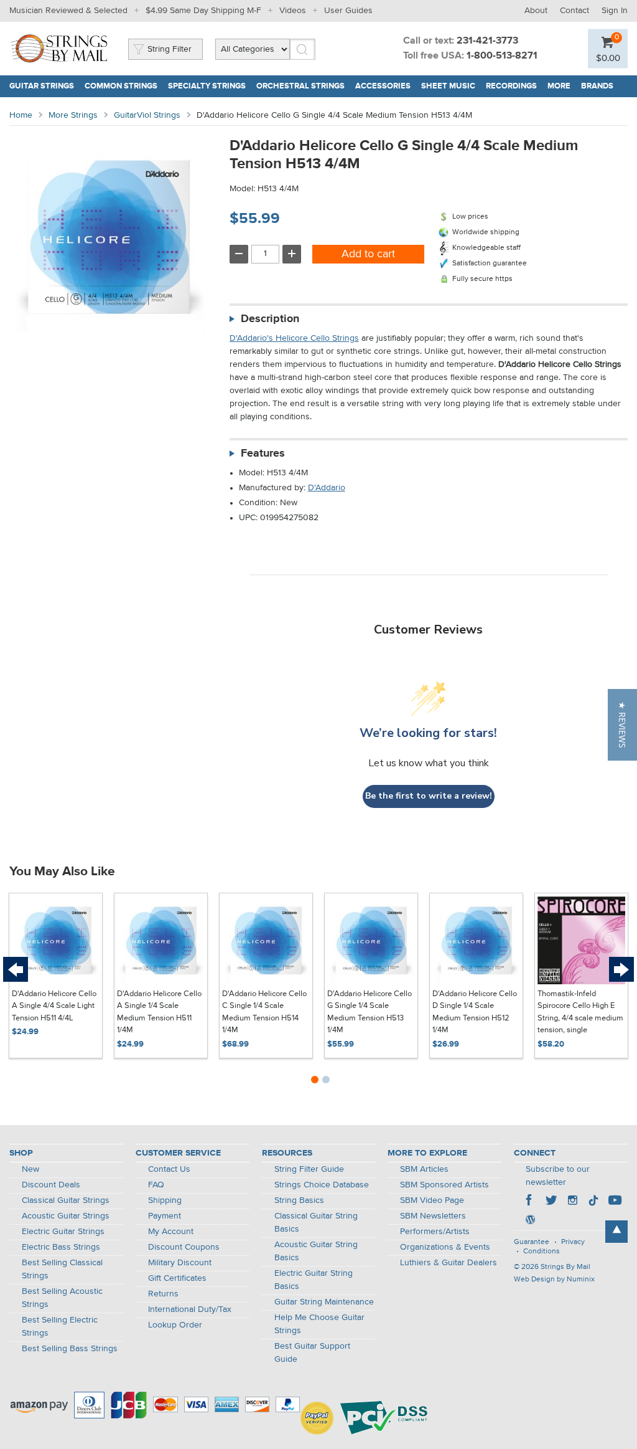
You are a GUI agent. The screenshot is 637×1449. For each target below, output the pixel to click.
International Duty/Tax (189, 1309)
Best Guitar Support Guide (312, 1353)
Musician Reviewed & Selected (68, 10)
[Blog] (530, 1221)
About (535, 10)
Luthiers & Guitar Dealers (448, 1262)
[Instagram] (572, 1202)
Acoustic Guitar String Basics (316, 1251)
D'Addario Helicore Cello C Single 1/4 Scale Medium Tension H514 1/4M (264, 1012)
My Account (170, 1231)
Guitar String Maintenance (324, 1302)
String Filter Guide (309, 1169)
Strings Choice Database (321, 1185)
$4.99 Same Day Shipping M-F (203, 10)
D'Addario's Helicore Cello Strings (294, 338)
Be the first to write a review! (428, 796)
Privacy (573, 1242)
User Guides (348, 10)
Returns (163, 1294)
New (30, 1169)
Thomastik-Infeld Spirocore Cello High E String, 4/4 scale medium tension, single (580, 1012)
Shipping (165, 1200)
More (558, 86)
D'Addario (326, 487)
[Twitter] (551, 1202)
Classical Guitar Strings (65, 1200)
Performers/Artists (435, 1231)
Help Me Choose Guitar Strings (319, 1324)
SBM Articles (424, 1169)
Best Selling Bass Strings (70, 1348)
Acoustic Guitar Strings (65, 1216)
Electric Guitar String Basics (313, 1280)
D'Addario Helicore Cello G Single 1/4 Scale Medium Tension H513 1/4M (369, 1012)
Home (20, 115)
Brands (597, 86)
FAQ (156, 1185)
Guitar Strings (41, 86)
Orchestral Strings (300, 86)
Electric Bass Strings (61, 1247)
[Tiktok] (593, 1202)
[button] (622, 725)
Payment (164, 1216)
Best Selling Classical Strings (62, 1269)
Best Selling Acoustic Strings (62, 1298)
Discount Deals (51, 1185)
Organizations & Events (445, 1247)
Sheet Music (448, 86)
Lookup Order (175, 1325)
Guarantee (531, 1242)
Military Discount (180, 1262)
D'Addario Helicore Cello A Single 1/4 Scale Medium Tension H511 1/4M (159, 1012)
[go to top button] (616, 1231)
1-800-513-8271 (502, 56)
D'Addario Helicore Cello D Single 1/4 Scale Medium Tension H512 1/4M (474, 1012)
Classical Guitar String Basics (316, 1222)
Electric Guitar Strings (63, 1231)
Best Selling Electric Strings (60, 1326)
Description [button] (270, 319)
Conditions (541, 1251)
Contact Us (169, 1169)
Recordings (511, 86)
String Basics (299, 1200)
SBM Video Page (432, 1200)
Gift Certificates (177, 1278)
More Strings (73, 115)
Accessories (383, 86)
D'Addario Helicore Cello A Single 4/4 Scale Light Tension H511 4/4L (54, 1006)
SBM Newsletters (433, 1216)
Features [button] (263, 453)
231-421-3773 (487, 41)
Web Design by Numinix (554, 1279)
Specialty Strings (207, 86)
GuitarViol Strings (147, 115)
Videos (292, 10)
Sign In (615, 10)
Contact (574, 10)
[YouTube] (614, 1202)
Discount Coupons (184, 1247)
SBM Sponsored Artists (444, 1185)
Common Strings (121, 86)
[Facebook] (530, 1202)
